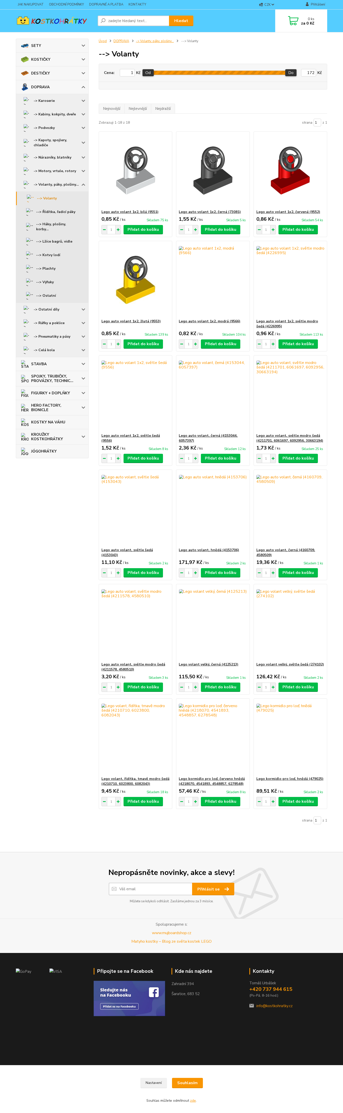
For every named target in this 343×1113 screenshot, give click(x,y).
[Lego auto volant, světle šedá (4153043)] (135, 508)
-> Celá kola (44, 350)
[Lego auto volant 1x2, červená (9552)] (290, 170)
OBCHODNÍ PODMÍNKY (66, 4)
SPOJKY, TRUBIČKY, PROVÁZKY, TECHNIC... (52, 378)
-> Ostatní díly (46, 309)
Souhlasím (187, 1083)
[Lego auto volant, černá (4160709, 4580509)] (290, 508)
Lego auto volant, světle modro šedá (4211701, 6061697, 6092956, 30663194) (289, 438)
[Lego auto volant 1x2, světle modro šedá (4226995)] (290, 280)
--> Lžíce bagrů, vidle (54, 241)
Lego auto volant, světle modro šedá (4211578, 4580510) (133, 667)
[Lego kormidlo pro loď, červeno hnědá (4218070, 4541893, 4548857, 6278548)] (213, 737)
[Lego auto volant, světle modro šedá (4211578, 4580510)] (135, 623)
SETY (36, 45)
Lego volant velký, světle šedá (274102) (290, 664)
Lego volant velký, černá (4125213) (208, 664)
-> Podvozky (44, 127)
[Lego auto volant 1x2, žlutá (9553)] (135, 280)
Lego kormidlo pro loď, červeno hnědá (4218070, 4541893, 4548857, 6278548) (212, 781)
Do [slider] (291, 73)
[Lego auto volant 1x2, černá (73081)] (213, 170)
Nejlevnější (138, 108)
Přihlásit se (209, 889)
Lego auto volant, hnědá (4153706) (209, 550)
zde (193, 1100)
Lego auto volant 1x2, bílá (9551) (129, 211)
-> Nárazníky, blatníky (52, 157)
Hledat (181, 21)
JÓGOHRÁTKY (44, 451)
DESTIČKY (40, 73)
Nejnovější (111, 108)
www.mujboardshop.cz (171, 933)
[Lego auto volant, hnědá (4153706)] (213, 508)
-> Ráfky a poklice (49, 323)
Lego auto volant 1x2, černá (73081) (210, 211)
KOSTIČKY (40, 59)
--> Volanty (47, 198)
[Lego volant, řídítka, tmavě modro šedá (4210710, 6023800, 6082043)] (135, 737)
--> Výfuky (45, 282)
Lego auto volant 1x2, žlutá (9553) (131, 321)
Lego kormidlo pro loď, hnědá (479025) (289, 778)
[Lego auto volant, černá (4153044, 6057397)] (213, 394)
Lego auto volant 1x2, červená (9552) (288, 211)
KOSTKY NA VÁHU (48, 422)
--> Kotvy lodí (48, 255)
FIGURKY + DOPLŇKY (50, 393)
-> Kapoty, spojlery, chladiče (50, 142)
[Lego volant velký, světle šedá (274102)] (290, 623)
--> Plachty (45, 268)
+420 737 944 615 (270, 989)
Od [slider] (148, 73)
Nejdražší (163, 108)
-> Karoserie (44, 100)
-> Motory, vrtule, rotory (55, 171)
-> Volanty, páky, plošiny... (56, 184)
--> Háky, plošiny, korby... (51, 227)
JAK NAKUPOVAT (31, 4)
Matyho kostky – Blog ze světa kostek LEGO (171, 941)
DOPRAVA (40, 87)
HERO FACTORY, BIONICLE (46, 407)
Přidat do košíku (143, 229)
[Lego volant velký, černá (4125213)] (213, 623)
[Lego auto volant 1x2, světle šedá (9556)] (135, 394)
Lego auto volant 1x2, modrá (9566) (209, 321)
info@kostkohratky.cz (274, 1005)
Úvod (103, 41)
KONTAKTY (137, 4)
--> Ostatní (46, 295)
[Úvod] (55, 21)
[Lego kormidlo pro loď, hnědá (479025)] (290, 737)
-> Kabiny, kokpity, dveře (55, 114)
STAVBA (39, 363)
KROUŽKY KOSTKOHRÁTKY (47, 436)
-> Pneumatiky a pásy (52, 336)
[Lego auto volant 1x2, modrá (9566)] (213, 280)
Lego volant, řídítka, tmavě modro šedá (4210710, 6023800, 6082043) (135, 781)
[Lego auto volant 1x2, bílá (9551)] (135, 170)
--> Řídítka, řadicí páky (55, 211)
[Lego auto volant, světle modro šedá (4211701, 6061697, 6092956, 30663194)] (290, 394)
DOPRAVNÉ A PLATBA (106, 4)
